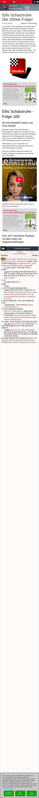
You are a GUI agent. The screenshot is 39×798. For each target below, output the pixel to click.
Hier (31, 783)
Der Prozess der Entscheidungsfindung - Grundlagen (19, 85)
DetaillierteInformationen (8, 793)
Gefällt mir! (24, 23)
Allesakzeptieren (31, 793)
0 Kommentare (32, 23)
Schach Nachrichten (16, 7)
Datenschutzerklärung (7, 788)
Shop (4, 2)
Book (6, 252)
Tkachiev (4, 255)
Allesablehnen (20, 793)
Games (32, 252)
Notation (19, 252)
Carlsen (35, 255)
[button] (14, 2)
